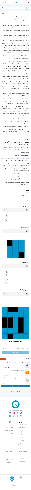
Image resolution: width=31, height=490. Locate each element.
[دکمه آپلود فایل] (28, 348)
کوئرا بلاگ (9, 462)
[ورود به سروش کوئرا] (21, 416)
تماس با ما (8, 454)
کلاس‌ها (22, 440)
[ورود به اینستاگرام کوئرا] (14, 413)
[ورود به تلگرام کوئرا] (17, 413)
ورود (4, 2)
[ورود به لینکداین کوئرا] (10, 413)
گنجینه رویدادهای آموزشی (22, 452)
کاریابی (22, 437)
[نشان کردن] (2, 8)
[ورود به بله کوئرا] (10, 416)
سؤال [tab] (27, 8)
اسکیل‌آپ (22, 455)
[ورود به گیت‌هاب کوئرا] (21, 413)
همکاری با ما (9, 451)
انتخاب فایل (5, 348)
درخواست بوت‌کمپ (8, 433)
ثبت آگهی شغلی (9, 427)
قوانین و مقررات (9, 459)
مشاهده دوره (6, 367)
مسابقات (22, 434)
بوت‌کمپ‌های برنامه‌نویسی (22, 428)
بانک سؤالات (22, 432)
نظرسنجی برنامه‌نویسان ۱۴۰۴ (22, 443)
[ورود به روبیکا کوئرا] (17, 416)
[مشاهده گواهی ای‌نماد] (18, 479)
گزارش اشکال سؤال (15, 391)
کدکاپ (22, 458)
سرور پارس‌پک (11, 482)
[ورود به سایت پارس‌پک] (12, 478)
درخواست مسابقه (9, 430)
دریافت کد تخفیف (15, 386)
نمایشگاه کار (22, 461)
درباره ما (9, 457)
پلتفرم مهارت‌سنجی (8, 425)
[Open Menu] (28, 2)
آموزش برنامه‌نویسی (22, 425)
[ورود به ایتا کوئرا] (14, 416)
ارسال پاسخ (15, 352)
